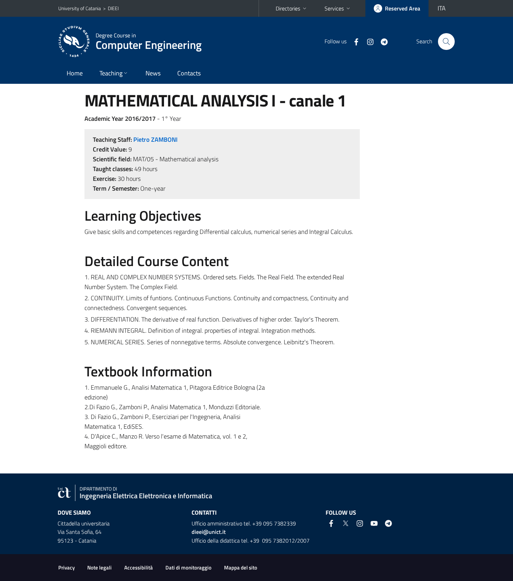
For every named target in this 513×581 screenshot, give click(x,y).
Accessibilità (138, 568)
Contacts (189, 73)
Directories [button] (288, 8)
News (153, 73)
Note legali (99, 568)
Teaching (110, 73)
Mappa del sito (240, 568)
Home (75, 73)
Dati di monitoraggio (188, 568)
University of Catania (79, 8)
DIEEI (113, 8)
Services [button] (334, 8)
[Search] (446, 41)
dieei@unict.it (209, 532)
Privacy (66, 568)
